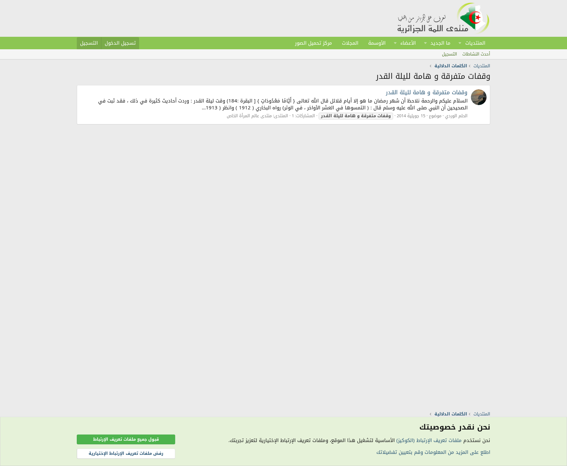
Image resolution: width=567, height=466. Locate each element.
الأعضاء (408, 43)
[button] (460, 43)
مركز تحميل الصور (313, 43)
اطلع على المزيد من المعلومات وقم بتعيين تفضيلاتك (433, 452)
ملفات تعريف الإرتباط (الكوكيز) (429, 440)
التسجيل (449, 54)
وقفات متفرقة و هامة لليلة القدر (427, 92)
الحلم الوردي (456, 116)
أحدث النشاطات (476, 54)
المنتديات (475, 43)
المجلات (350, 43)
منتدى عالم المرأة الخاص (249, 116)
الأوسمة (377, 43)
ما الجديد (440, 43)
